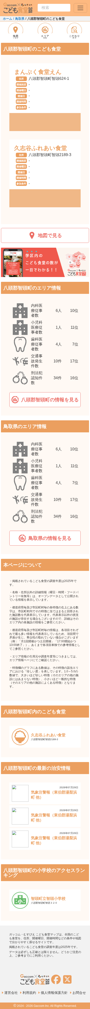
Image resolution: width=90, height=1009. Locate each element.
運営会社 (11, 993)
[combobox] (54, 8)
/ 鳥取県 (18, 18)
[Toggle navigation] (80, 8)
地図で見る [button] (50, 235)
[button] (45, 399)
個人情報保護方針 (54, 993)
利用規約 (29, 993)
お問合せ (79, 993)
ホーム (7, 18)
